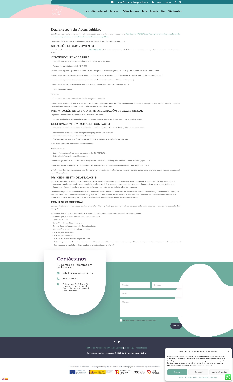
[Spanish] (6, 379)
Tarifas (144, 11)
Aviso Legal (213, 377)
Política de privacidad (200, 377)
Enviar (176, 326)
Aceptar (177, 372)
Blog (163, 11)
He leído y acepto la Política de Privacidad (139, 320)
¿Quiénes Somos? (99, 11)
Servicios (114, 11)
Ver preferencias (219, 372)
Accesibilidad (141, 348)
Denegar (198, 372)
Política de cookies (185, 377)
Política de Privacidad (95, 348)
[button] (228, 351)
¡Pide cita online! (175, 11)
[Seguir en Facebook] (175, 2)
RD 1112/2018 (95, 50)
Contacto (154, 11)
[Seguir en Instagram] (180, 2)
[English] (3, 379)
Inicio (86, 11)
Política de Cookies (114, 348)
